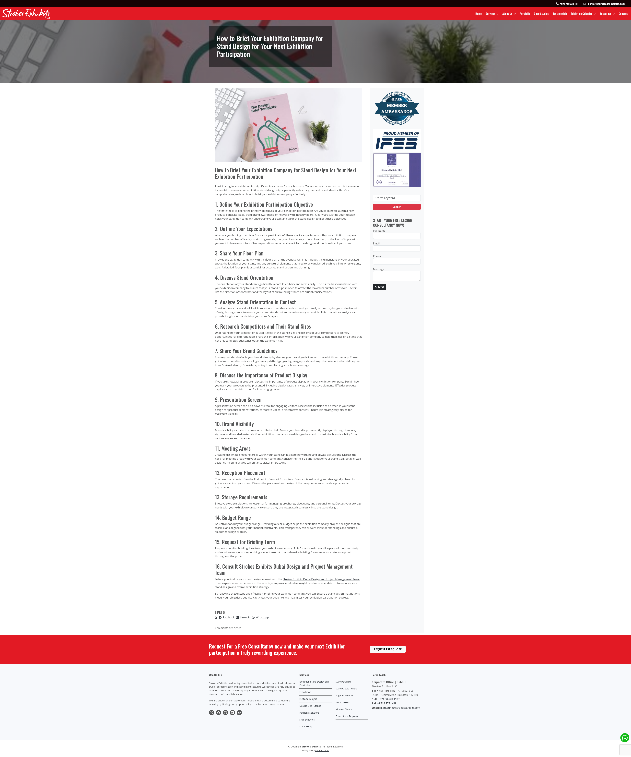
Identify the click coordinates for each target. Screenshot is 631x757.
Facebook (229, 617)
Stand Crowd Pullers (346, 688)
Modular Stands (344, 709)
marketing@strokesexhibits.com (400, 707)
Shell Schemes (307, 719)
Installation (305, 692)
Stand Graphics (343, 681)
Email (376, 243)
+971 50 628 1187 (388, 699)
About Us (507, 14)
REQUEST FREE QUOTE (388, 649)
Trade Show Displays (347, 716)
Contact (623, 14)
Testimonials (560, 14)
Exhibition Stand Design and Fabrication (314, 683)
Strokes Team (322, 750)
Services (490, 14)
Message (378, 269)
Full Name (379, 230)
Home (478, 14)
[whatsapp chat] (624, 737)
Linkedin (245, 617)
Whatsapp (262, 617)
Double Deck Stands (310, 705)
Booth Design (343, 702)
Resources (605, 14)
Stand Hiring (305, 726)
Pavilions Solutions (309, 712)
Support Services (344, 695)
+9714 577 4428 (387, 703)
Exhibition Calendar (581, 14)
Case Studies (541, 14)
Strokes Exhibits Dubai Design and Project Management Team (321, 579)
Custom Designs (308, 698)
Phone (377, 256)
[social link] (211, 712)
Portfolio (525, 14)
